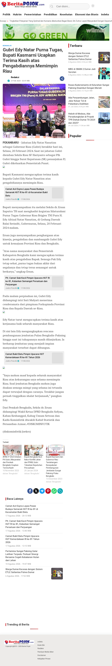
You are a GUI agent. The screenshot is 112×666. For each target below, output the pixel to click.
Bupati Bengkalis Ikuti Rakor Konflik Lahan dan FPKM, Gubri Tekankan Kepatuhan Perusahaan (33, 462)
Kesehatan (66, 14)
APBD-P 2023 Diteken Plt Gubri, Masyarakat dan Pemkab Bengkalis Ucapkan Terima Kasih (12, 462)
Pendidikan (50, 14)
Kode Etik (41, 645)
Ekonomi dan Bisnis (86, 14)
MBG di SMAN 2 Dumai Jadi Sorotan (81, 71)
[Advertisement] (34, 601)
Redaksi (15, 77)
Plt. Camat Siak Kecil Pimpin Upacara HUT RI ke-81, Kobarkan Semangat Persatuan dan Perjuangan (27, 281)
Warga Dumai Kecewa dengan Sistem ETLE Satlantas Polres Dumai (80, 56)
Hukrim (17, 14)
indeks (40, 642)
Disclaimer (42, 655)
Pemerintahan (32, 14)
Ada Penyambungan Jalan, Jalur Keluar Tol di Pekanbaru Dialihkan (81, 101)
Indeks (105, 14)
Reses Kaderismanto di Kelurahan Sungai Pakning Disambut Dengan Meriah (88, 86)
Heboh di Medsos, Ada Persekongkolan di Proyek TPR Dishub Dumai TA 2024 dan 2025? (81, 118)
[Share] (62, 78)
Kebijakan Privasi (44, 659)
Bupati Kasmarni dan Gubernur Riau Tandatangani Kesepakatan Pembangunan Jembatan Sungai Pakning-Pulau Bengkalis (54, 467)
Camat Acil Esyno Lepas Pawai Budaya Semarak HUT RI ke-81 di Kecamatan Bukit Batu (26, 192)
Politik (6, 14)
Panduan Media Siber (46, 652)
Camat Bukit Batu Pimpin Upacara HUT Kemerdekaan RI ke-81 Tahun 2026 (24, 356)
